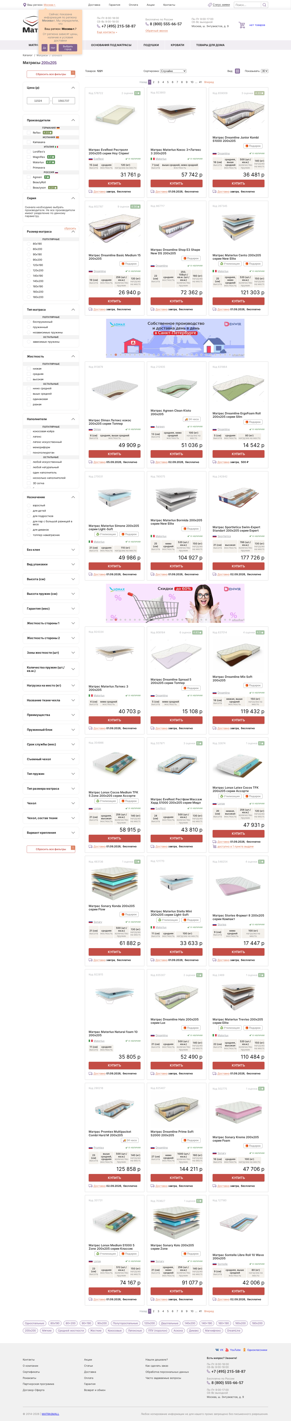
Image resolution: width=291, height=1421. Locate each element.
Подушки (151, 45)
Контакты (169, 4)
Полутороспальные (125, 1323)
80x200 (70, 1323)
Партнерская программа (38, 1383)
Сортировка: (152, 71)
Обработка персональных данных (167, 1371)
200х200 (30, 1330)
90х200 (102, 1323)
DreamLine (233, 1330)
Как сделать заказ (157, 1365)
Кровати (177, 45)
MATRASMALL (50, 1413)
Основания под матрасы (111, 45)
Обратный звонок (157, 30)
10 (192, 82)
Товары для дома (210, 45)
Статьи (88, 1365)
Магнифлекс (213, 1330)
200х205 (49, 63)
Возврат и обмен (95, 1390)
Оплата (133, 4)
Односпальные (34, 1323)
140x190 (207, 1323)
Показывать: (253, 71)
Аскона (178, 1330)
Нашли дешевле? (157, 1359)
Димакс (194, 1330)
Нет (53, 47)
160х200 (240, 1323)
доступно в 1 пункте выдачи (236, 846)
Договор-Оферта (33, 1390)
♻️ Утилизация (230, 263)
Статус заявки (221, 4)
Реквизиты (29, 1378)
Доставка (94, 4)
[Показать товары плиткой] (237, 71)
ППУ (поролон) (157, 1330)
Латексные (135, 1330)
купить (114, 183)
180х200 (257, 1323)
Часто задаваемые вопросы (163, 1378)
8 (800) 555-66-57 (166, 24)
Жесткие (96, 1330)
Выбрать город (68, 48)
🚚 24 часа (192, 419)
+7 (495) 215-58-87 (119, 26)
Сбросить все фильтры (51, 74)
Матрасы (36, 45)
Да (44, 47)
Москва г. (50, 4)
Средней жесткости (71, 1330)
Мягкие (47, 1330)
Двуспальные (169, 1323)
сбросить (70, 228)
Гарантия (114, 4)
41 (200, 82)
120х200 (149, 1323)
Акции (151, 4)
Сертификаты (31, 1371)
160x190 (223, 1323)
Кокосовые (115, 1330)
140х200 (190, 1323)
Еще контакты (106, 32)
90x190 (86, 1323)
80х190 (54, 1323)
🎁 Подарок (253, 145)
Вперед (209, 82)
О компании (30, 1365)
